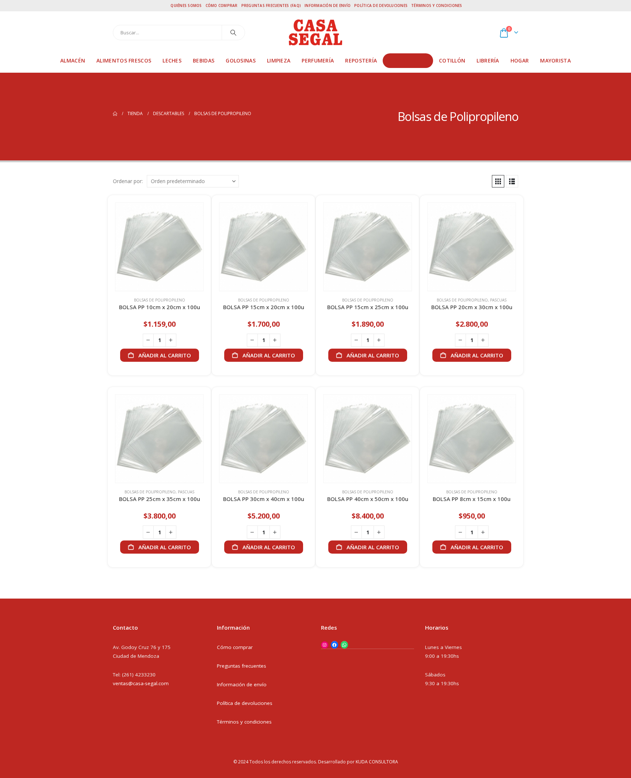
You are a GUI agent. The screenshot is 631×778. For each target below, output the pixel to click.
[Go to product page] (159, 247)
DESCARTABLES (408, 60)
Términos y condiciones (436, 5)
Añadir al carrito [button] (164, 355)
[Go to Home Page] (115, 113)
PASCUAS (498, 300)
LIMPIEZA (278, 60)
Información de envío (328, 5)
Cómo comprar (222, 5)
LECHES (171, 60)
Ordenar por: (128, 181)
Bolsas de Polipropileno (159, 300)
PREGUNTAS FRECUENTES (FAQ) (271, 5)
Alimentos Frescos (123, 60)
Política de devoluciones (244, 703)
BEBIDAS (203, 60)
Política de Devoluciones (381, 5)
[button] (498, 181)
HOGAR (519, 60)
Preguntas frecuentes (241, 666)
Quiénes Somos (186, 5)
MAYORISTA (555, 60)
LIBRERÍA (488, 60)
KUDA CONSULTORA (377, 762)
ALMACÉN (72, 60)
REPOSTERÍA (361, 60)
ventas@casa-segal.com (141, 683)
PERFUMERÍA (318, 60)
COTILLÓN (452, 60)
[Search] (233, 32)
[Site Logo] (315, 32)
